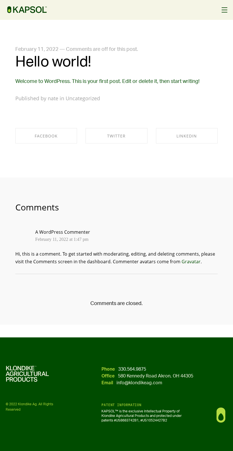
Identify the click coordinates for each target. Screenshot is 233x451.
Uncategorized (83, 98)
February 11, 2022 (37, 49)
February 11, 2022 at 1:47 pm (61, 239)
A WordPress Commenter (62, 232)
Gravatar (191, 261)
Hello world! (53, 62)
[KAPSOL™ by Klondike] (27, 10)
